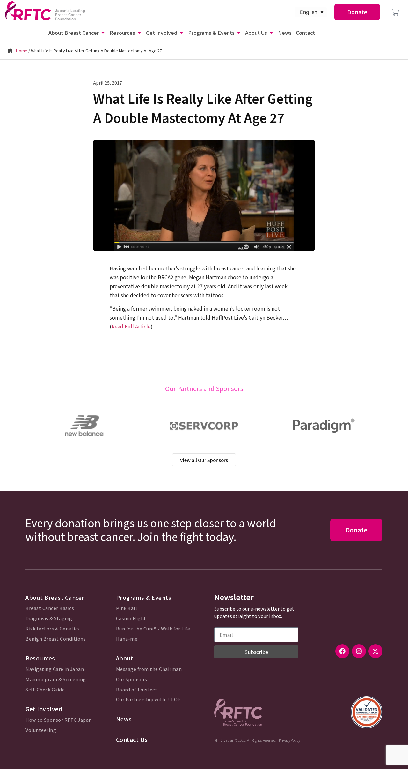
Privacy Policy (289, 740)
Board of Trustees (137, 690)
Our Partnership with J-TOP (148, 700)
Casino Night (131, 618)
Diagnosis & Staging (49, 618)
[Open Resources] (139, 32)
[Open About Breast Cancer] (103, 32)
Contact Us (132, 739)
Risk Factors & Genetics (53, 629)
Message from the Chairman (149, 669)
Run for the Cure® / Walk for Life (153, 629)
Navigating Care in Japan (55, 669)
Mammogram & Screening (56, 679)
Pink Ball (126, 608)
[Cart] (395, 12)
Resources (40, 658)
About (125, 658)
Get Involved (44, 709)
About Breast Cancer (55, 597)
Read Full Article (131, 326)
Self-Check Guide (45, 690)
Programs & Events (143, 597)
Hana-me (127, 639)
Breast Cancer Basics (50, 608)
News (124, 719)
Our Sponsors (131, 679)
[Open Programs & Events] (238, 32)
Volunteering (41, 730)
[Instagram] (359, 651)
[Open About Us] (271, 32)
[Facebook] (342, 651)
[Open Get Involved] (181, 32)
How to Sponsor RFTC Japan (59, 720)
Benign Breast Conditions (56, 639)
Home (21, 51)
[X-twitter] (375, 651)
